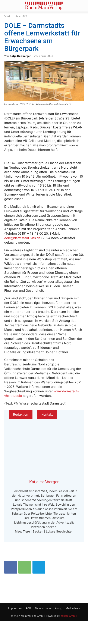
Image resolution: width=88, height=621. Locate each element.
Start (7, 16)
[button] (7, 6)
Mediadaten (73, 608)
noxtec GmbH (68, 616)
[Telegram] (38, 567)
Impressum (15, 608)
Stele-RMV (21, 16)
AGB (28, 608)
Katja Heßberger (20, 56)
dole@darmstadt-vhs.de (22, 238)
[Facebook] (10, 567)
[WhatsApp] (24, 567)
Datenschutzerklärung (48, 608)
